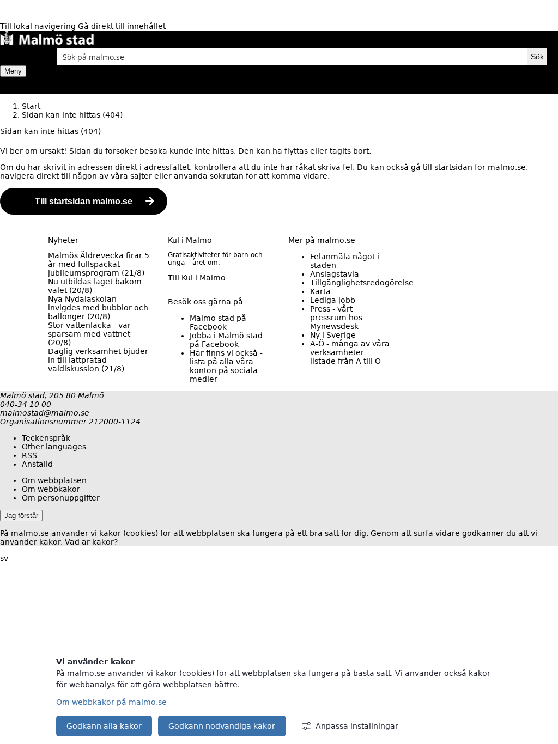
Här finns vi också (226, 366)
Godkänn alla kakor (104, 726)
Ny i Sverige (333, 335)
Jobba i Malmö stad (226, 340)
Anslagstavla (334, 274)
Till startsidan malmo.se (83, 201)
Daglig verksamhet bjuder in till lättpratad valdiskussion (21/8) (98, 360)
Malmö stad (218, 322)
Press (336, 317)
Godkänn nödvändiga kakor (221, 726)
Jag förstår (21, 515)
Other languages (54, 446)
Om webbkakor (51, 489)
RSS (29, 455)
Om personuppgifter (61, 497)
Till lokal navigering (39, 26)
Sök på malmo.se (19, 56)
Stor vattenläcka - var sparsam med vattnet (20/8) (89, 334)
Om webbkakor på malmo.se (111, 702)
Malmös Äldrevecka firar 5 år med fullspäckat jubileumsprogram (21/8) (98, 264)
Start (31, 106)
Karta (320, 291)
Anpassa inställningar (357, 726)
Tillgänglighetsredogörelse (362, 282)
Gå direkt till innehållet (122, 26)
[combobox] (292, 56)
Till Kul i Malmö (197, 277)
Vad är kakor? (91, 542)
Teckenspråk (46, 438)
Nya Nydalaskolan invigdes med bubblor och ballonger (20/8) (98, 308)
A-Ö (350, 352)
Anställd (37, 464)
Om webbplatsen (54, 480)
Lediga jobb (332, 300)
